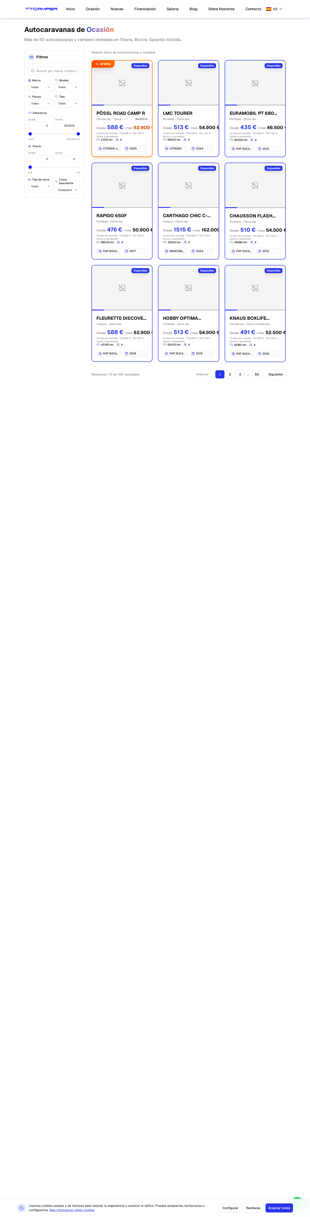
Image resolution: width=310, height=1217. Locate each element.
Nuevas (117, 9)
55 (257, 374)
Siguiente (275, 374)
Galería (173, 9)
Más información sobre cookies (71, 1210)
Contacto (253, 9)
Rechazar (253, 1208)
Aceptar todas (279, 1208)
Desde (32, 119)
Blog (193, 9)
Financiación (145, 9)
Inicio (70, 9)
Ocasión (93, 9)
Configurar (230, 1208)
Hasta (59, 119)
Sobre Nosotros (221, 9)
